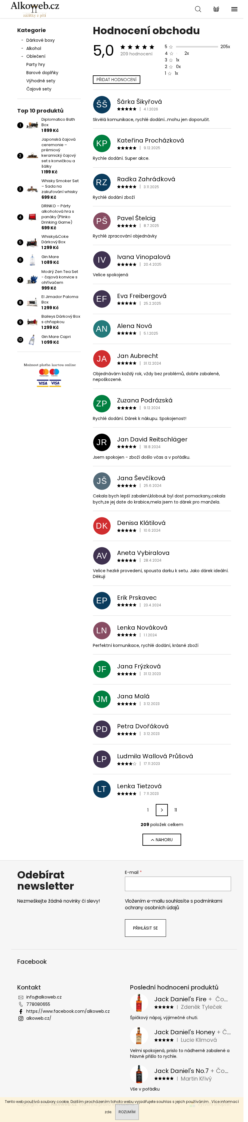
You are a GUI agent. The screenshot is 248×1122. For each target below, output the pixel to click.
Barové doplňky (42, 73)
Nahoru (164, 840)
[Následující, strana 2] (162, 810)
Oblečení (35, 56)
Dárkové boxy (40, 40)
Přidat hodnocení (116, 80)
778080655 (38, 1004)
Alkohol (33, 48)
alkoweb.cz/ (38, 1018)
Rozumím (127, 1111)
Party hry (35, 64)
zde (108, 1111)
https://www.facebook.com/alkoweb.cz (68, 1011)
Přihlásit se (145, 928)
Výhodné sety (40, 81)
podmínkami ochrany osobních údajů (173, 904)
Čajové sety (38, 89)
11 (176, 810)
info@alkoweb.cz (44, 997)
